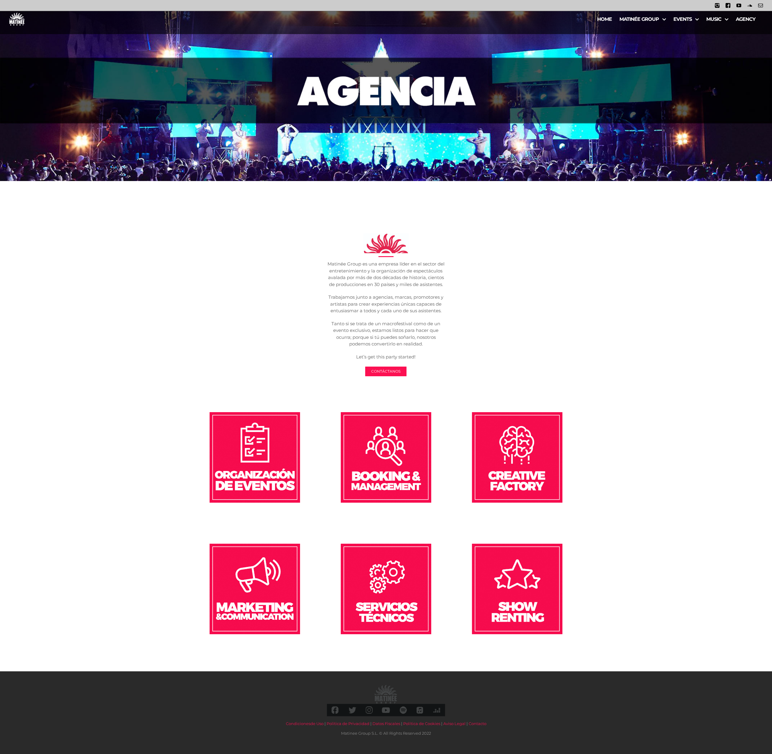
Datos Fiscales (386, 723)
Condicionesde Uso (305, 723)
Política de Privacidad (348, 723)
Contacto (477, 723)
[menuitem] (604, 19)
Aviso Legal (454, 723)
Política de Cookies (421, 723)
